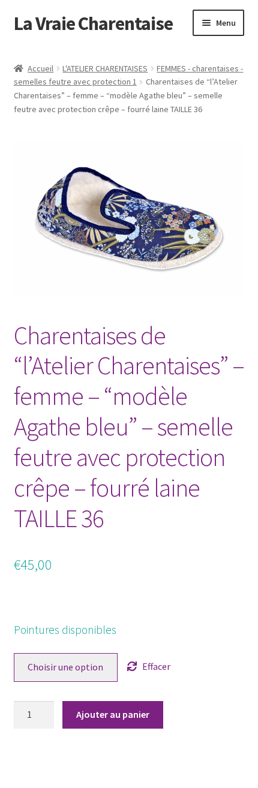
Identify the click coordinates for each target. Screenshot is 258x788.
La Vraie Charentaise (93, 23)
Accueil (40, 68)
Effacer (156, 666)
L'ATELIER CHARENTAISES (105, 68)
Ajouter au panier (112, 714)
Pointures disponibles (65, 629)
